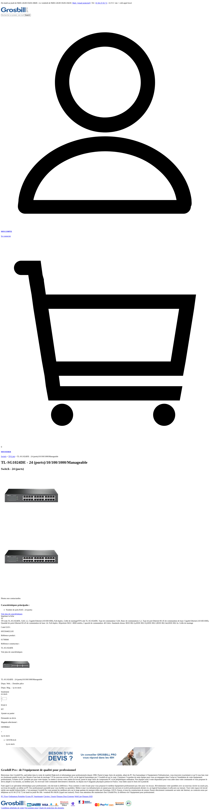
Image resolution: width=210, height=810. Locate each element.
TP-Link (11, 456)
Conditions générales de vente (12, 808)
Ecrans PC (30, 796)
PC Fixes (4, 796)
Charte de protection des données (51, 808)
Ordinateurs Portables (17, 796)
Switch (3, 456)
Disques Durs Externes (65, 796)
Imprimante (38, 796)
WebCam (78, 796)
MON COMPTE (6, 231)
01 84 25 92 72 (101, 3)
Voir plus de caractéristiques (11, 614)
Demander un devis (8, 718)
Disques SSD (87, 796)
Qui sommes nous (31, 808)
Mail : (81, 3)
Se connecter (6, 236)
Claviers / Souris (49, 796)
